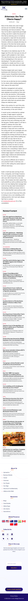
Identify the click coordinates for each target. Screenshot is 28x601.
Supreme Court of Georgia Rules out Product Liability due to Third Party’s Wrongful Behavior (13, 327)
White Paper (6, 506)
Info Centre (6, 509)
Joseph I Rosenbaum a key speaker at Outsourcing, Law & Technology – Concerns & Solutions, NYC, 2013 (13, 423)
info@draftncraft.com (9, 201)
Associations (6, 511)
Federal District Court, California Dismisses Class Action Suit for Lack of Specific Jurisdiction (13, 289)
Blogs (4, 500)
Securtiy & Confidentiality (10, 488)
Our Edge (5, 486)
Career (5, 477)
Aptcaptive (7, 472)
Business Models (7, 475)
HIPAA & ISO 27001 (8, 491)
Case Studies (6, 503)
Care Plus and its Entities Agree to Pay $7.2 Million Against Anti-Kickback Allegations (13, 262)
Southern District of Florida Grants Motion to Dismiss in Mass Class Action (13, 302)
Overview (6, 480)
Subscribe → (14, 567)
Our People (6, 483)
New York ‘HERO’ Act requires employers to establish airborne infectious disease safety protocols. (13, 374)
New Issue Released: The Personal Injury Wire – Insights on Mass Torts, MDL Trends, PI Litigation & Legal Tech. (14, 3)
